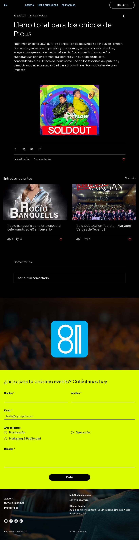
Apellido (76, 393)
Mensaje (9, 448)
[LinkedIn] (21, 521)
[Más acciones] (123, 16)
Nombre (9, 393)
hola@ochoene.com (80, 495)
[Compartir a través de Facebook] (15, 149)
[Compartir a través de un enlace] (40, 149)
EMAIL (8, 410)
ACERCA (8, 498)
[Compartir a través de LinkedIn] (31, 149)
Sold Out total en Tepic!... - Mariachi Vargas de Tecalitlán (103, 227)
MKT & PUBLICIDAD (14, 503)
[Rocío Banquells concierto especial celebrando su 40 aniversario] (35, 202)
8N (5, 5)
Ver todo (130, 178)
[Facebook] (16, 521)
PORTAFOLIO (11, 508)
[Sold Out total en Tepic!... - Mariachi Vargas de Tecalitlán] (104, 202)
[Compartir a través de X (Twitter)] (23, 149)
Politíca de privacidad (15, 531)
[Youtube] (6, 521)
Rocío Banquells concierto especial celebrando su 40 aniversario (34, 227)
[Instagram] (11, 521)
